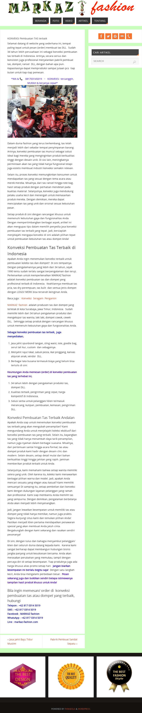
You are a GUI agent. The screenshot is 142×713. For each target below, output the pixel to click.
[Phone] (129, 36)
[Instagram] (115, 36)
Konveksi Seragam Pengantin (38, 298)
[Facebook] (101, 36)
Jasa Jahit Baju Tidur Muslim (20, 641)
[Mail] (122, 36)
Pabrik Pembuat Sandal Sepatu (63, 641)
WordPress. (84, 708)
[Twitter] (108, 36)
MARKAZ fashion (17, 305)
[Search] (134, 62)
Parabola (70, 708)
